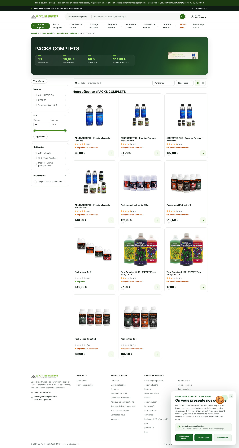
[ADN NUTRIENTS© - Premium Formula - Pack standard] (140, 115)
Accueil (34, 33)
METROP (42, 100)
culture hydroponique (153, 380)
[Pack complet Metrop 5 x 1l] (186, 182)
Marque (37, 89)
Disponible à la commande (50, 181)
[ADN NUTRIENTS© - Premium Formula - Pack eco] (94, 115)
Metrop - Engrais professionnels (45, 164)
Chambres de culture (76, 26)
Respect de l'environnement (123, 406)
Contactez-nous (118, 415)
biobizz (147, 397)
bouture (147, 389)
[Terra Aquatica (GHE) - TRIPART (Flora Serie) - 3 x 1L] (140, 249)
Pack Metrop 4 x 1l (129, 339)
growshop (148, 415)
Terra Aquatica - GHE (47, 105)
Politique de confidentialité (122, 402)
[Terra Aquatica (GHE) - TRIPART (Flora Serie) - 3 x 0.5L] (186, 249)
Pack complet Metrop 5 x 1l (179, 205)
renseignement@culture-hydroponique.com (45, 398)
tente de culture (151, 393)
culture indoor (150, 402)
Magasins (115, 419)
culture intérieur (185, 385)
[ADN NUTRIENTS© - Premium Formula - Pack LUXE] (186, 115)
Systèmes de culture (149, 26)
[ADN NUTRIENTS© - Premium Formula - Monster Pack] (94, 182)
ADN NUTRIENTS (46, 95)
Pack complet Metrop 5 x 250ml (135, 205)
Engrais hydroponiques (67, 33)
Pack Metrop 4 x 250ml (85, 339)
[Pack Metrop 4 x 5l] (94, 249)
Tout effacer (39, 81)
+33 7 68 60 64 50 (200, 8)
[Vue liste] (203, 83)
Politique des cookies (120, 410)
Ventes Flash (183, 26)
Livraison (115, 380)
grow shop (149, 428)
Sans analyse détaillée (184, 437)
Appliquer (40, 136)
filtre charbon (150, 410)
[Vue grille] (197, 83)
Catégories (38, 147)
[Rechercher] (182, 16)
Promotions (82, 380)
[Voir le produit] (111, 153)
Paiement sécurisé (119, 393)
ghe (146, 423)
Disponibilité (39, 175)
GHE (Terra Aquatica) (47, 158)
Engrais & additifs (112, 26)
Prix (35, 115)
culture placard (151, 385)
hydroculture (184, 380)
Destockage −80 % (198, 26)
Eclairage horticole (93, 26)
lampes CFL (149, 406)
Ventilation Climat (131, 26)
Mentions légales (118, 385)
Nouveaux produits (85, 385)
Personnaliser (222, 438)
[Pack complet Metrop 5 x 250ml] (140, 182)
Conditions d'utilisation (121, 397)
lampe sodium (184, 389)
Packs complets (57, 26)
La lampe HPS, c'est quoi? (156, 419)
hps (146, 432)
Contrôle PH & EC (167, 26)
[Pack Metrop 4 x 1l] (140, 316)
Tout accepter (203, 438)
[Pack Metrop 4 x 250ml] (94, 316)
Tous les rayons (40, 26)
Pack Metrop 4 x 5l (83, 272)
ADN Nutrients (44, 153)
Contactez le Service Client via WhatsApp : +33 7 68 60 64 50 (176, 3)
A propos (115, 389)
